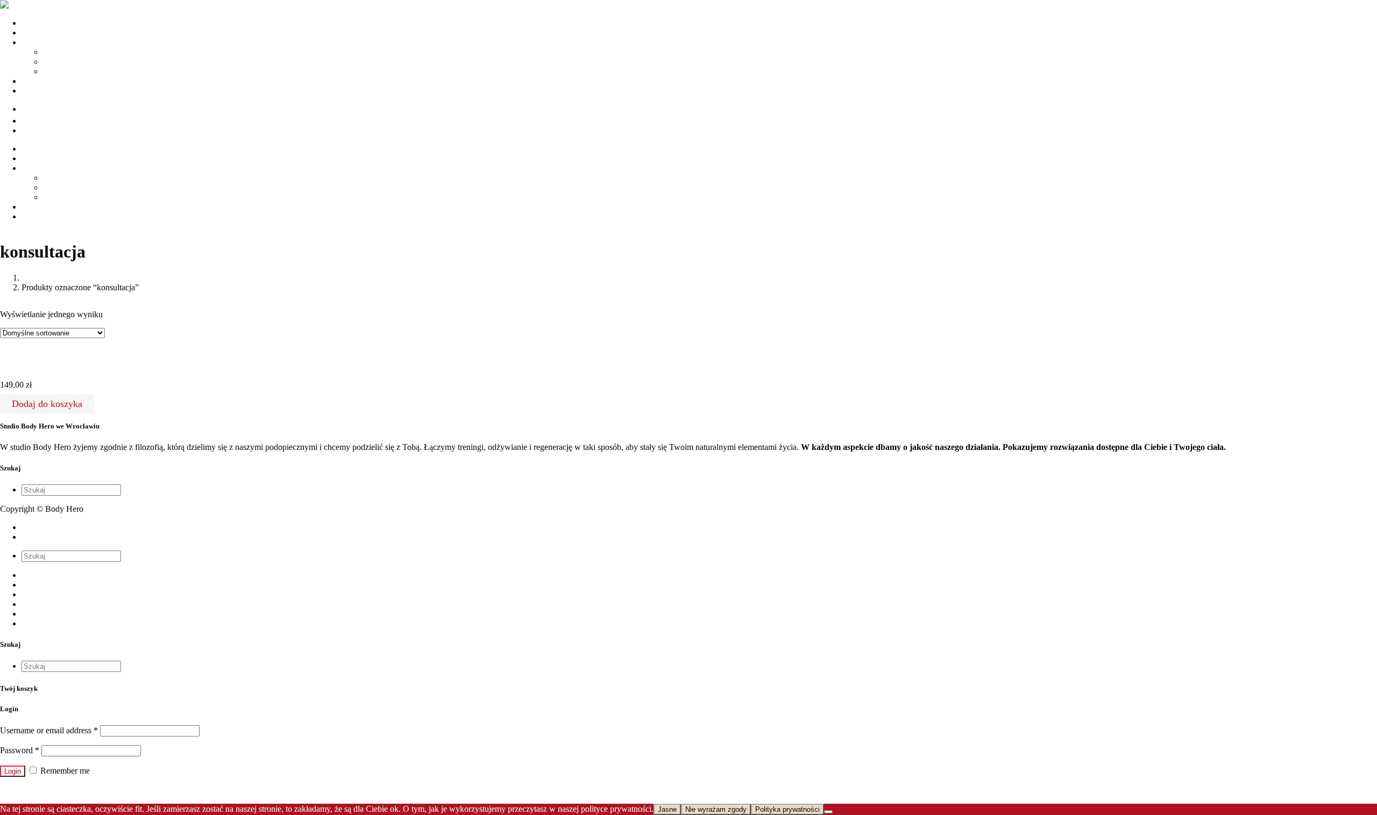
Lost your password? (35, 790)
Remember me (64, 770)
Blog (30, 613)
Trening (56, 51)
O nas (31, 584)
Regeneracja (64, 71)
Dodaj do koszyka (47, 403)
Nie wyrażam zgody (716, 809)
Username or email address (49, 730)
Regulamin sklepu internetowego (77, 536)
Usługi (33, 594)
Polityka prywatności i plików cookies (86, 527)
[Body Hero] (23, 4)
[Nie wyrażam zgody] (828, 811)
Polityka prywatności (787, 809)
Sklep (31, 604)
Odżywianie (63, 61)
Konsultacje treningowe (36, 364)
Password (19, 750)
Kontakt (35, 623)
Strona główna (46, 575)
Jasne (667, 809)
